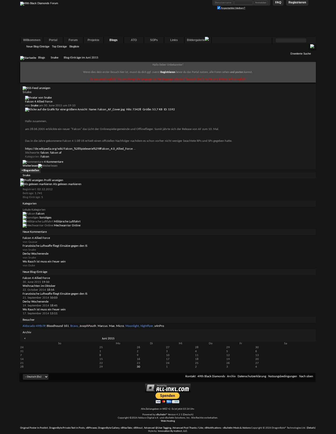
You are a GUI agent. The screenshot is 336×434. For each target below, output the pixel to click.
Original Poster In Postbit (34, 428)
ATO (134, 40)
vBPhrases (91, 428)
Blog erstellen (30, 170)
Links (174, 40)
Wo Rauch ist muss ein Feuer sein (44, 261)
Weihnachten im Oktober (39, 286)
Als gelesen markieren (66, 184)
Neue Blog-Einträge (37, 46)
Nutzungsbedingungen (282, 376)
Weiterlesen (30, 165)
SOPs (154, 40)
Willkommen (31, 40)
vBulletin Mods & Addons (237, 428)
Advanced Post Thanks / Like (187, 428)
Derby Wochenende (35, 253)
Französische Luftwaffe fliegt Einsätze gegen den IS (55, 245)
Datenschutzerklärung (252, 376)
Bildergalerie (196, 40)
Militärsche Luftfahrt (67, 221)
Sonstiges (45, 217)
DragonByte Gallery (108, 428)
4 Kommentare (53, 161)
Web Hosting (168, 421)
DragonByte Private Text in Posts (67, 428)
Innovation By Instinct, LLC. (173, 431)
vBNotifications (212, 428)
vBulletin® (161, 414)
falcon (45, 152)
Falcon (45, 156)
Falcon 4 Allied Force (38, 101)
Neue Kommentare (35, 231)
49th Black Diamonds (211, 376)
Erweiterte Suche (300, 53)
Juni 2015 (108, 338)
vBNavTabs (126, 428)
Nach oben (306, 376)
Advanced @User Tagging (157, 428)
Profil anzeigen (53, 180)
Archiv (231, 376)
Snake (54, 57)
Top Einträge (59, 46)
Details (311, 428)
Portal (53, 40)
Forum (73, 40)
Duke (31, 265)
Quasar (33, 242)
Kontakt (190, 376)
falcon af (55, 152)
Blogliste (74, 46)
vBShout (138, 428)
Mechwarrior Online (67, 225)
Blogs (113, 40)
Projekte (93, 40)
